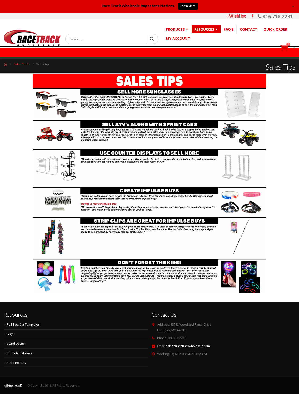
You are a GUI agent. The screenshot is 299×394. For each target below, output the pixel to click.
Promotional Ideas (19, 353)
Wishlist (237, 16)
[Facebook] (253, 16)
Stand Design (16, 344)
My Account (178, 38)
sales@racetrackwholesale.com (188, 346)
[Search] (152, 38)
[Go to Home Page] (5, 64)
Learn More (188, 6)
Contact (248, 29)
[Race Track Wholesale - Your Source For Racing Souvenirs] (32, 38)
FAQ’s (229, 29)
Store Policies (16, 363)
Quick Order (275, 29)
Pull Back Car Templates (23, 325)
